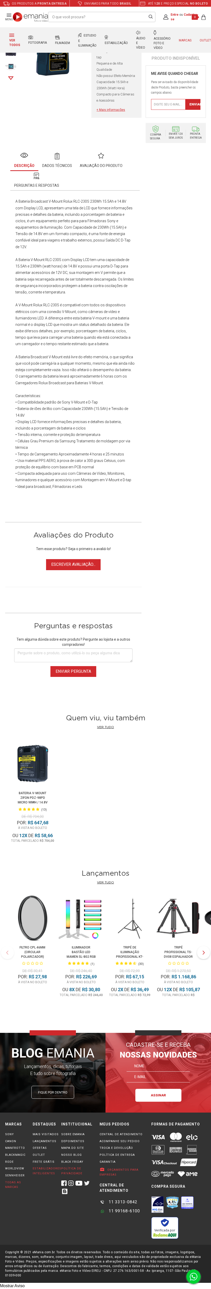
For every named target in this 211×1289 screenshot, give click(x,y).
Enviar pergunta (73, 671)
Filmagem (62, 43)
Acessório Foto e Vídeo (162, 43)
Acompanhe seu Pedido (120, 1141)
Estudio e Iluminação (87, 40)
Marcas (185, 40)
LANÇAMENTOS (44, 1141)
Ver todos (14, 43)
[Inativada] (157, 1204)
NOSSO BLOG (71, 1155)
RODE (9, 1161)
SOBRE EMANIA (73, 1134)
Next (11, 78)
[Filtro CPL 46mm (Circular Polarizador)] (32, 919)
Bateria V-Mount (32, 260)
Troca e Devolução (116, 1148)
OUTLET (39, 1155)
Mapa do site (72, 1148)
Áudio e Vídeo (140, 43)
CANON (10, 1141)
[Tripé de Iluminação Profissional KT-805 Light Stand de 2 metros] (129, 919)
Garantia (108, 1161)
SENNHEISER (15, 1175)
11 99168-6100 (123, 1211)
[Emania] (30, 17)
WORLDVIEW (14, 1168)
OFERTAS (40, 1148)
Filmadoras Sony (101, 221)
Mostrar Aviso (12, 1286)
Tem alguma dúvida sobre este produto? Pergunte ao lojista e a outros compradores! (73, 642)
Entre (175, 14)
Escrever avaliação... (73, 564)
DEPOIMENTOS (72, 1141)
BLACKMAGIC (15, 1155)
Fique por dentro (52, 1092)
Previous (7, 952)
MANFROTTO (15, 1148)
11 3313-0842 (122, 1202)
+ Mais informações (110, 110)
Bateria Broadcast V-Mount (41, 201)
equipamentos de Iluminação (39, 227)
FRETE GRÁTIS (44, 1161)
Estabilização (116, 43)
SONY (9, 1134)
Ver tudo (105, 727)
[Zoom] (10, 66)
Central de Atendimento (121, 1134)
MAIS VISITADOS (46, 1134)
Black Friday (72, 1161)
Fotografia (37, 42)
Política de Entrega (117, 1155)
